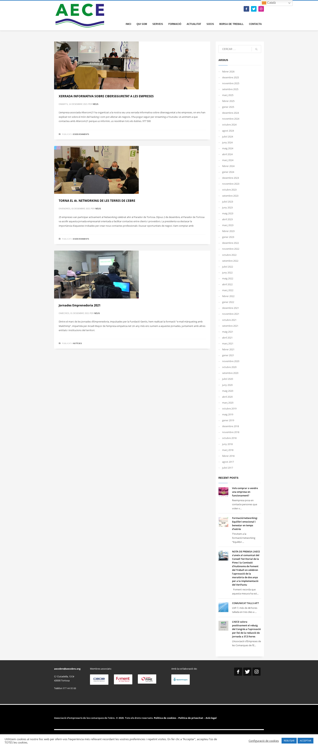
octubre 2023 (229, 189)
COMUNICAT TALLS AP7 (245, 603)
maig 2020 (227, 390)
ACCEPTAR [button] (305, 740)
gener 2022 (228, 302)
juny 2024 (227, 142)
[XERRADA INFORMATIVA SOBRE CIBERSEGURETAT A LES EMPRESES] (132, 65)
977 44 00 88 (69, 688)
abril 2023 (227, 219)
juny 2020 (227, 385)
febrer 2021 (228, 349)
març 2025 (227, 95)
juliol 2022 (227, 266)
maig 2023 (227, 213)
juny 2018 (227, 444)
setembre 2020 (230, 373)
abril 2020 (227, 396)
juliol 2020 (227, 379)
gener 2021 (228, 355)
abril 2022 (227, 284)
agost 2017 (228, 461)
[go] (256, 49)
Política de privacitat (190, 718)
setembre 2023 (230, 195)
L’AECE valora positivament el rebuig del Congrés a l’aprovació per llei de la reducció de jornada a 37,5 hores (246, 629)
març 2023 (227, 225)
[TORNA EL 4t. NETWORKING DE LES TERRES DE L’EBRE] (132, 169)
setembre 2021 (230, 325)
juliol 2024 (227, 136)
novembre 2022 (230, 248)
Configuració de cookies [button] (264, 740)
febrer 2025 (228, 101)
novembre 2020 (230, 361)
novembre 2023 (230, 183)
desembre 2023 (230, 177)
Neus (95, 104)
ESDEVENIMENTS (81, 134)
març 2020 (227, 402)
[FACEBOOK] (246, 9)
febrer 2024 (228, 166)
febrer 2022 (228, 296)
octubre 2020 (229, 367)
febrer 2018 (228, 456)
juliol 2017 (227, 467)
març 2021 (227, 343)
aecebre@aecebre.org (67, 668)
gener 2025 (228, 107)
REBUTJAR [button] (289, 740)
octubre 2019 (229, 408)
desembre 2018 (230, 426)
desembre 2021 (230, 308)
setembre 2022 (230, 260)
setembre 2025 (230, 89)
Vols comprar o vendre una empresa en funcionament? (245, 491)
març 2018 (227, 450)
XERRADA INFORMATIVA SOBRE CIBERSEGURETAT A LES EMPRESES (106, 96)
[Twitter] (254, 9)
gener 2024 (228, 172)
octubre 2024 (229, 124)
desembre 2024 (230, 112)
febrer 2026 (228, 71)
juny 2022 (227, 272)
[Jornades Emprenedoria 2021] (132, 274)
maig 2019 (227, 414)
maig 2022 (227, 278)
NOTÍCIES (77, 343)
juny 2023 (227, 207)
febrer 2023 (228, 231)
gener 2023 (228, 237)
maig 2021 (227, 331)
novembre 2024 (230, 118)
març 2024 (227, 160)
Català (271, 2)
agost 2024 (228, 130)
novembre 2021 (230, 313)
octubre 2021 (229, 320)
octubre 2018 (229, 438)
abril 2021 (227, 337)
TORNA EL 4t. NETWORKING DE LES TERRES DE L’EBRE (97, 201)
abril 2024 (227, 154)
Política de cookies (165, 718)
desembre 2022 (230, 243)
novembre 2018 (230, 432)
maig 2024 (227, 148)
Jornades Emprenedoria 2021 (79, 305)
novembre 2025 (230, 83)
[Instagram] (261, 9)
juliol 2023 (227, 201)
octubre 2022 (229, 254)
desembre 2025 (230, 77)
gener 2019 (228, 420)
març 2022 (227, 290)
